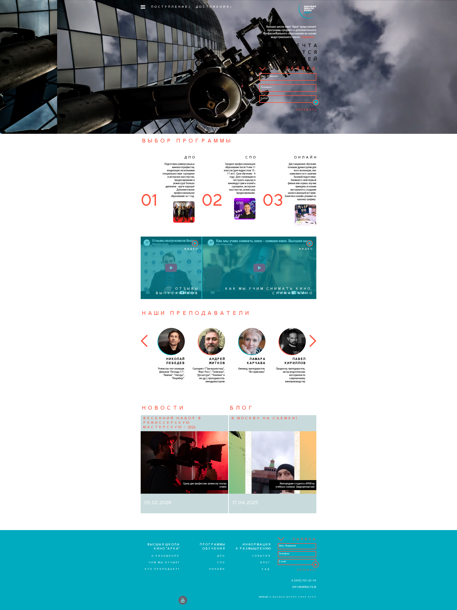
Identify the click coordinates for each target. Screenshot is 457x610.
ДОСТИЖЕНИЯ (212, 7)
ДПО (221, 556)
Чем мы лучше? (163, 562)
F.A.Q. (266, 569)
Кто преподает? (161, 569)
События (261, 556)
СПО (221, 562)
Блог (265, 562)
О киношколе (165, 556)
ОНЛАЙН (217, 569)
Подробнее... (308, 37)
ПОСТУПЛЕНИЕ (169, 7)
